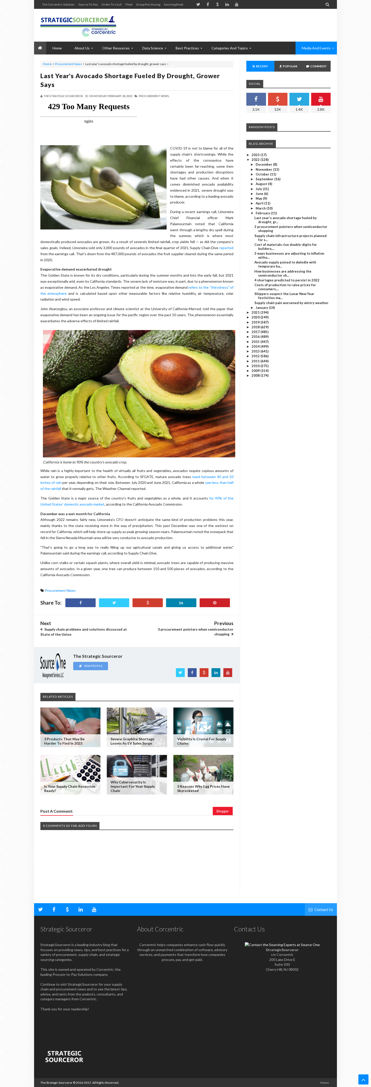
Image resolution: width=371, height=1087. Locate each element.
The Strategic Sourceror (56, 1082)
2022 (256, 160)
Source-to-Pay (88, 4)
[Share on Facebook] (80, 603)
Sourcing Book (173, 4)
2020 (256, 317)
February (263, 213)
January (262, 308)
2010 (256, 366)
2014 (256, 346)
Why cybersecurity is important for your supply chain (133, 786)
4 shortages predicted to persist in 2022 (287, 280)
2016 (256, 337)
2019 (256, 322)
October (263, 174)
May (259, 198)
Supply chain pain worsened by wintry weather (291, 303)
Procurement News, (154, 96)
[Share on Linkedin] (181, 603)
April (260, 203)
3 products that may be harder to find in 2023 (64, 741)
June (260, 194)
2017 (256, 332)
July (259, 189)
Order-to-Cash (111, 4)
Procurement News (68, 64)
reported (226, 248)
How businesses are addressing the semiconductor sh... (282, 273)
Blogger (223, 811)
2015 (256, 342)
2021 (256, 312)
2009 (256, 371)
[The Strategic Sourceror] (78, 25)
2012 (256, 356)
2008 (256, 375)
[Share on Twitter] (114, 603)
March (261, 208)
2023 (256, 155)
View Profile (92, 665)
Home (47, 64)
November (264, 169)
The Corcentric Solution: (58, 4)
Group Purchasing (148, 4)
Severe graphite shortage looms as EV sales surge (132, 741)
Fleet (128, 4)
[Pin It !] (215, 603)
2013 (256, 351)
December (264, 164)
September (265, 179)
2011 (256, 361)
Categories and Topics (229, 48)
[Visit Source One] (147, 603)
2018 (256, 327)
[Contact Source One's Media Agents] (282, 945)
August (262, 184)
